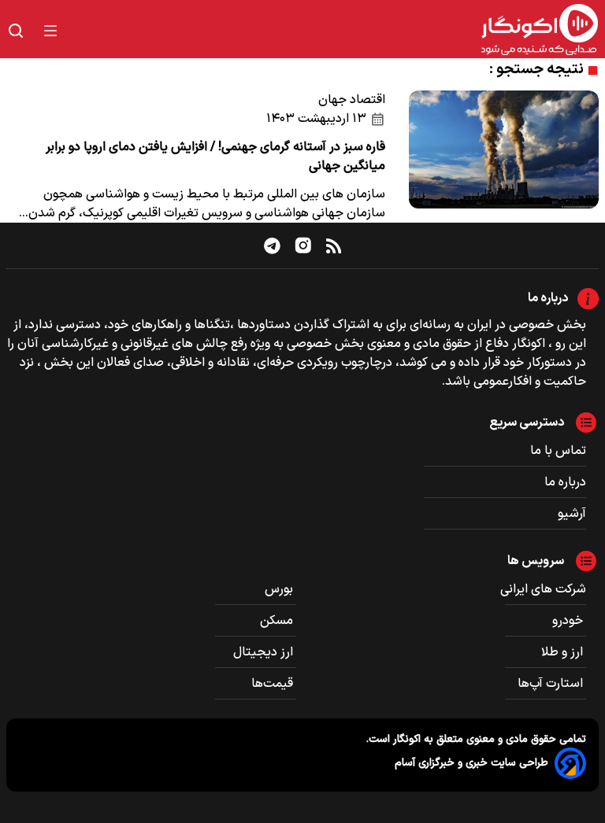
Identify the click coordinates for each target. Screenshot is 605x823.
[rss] (333, 245)
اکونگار (405, 739)
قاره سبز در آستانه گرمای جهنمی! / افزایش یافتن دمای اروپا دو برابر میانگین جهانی (215, 156)
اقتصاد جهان (351, 99)
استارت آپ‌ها (552, 683)
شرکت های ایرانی (543, 589)
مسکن (278, 620)
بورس (280, 589)
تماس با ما (558, 450)
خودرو (569, 620)
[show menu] (50, 30)
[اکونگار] (337, 30)
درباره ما (565, 482)
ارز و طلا (563, 652)
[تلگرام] (272, 245)
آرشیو (572, 513)
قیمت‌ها (273, 683)
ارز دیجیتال (264, 652)
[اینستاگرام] (303, 245)
